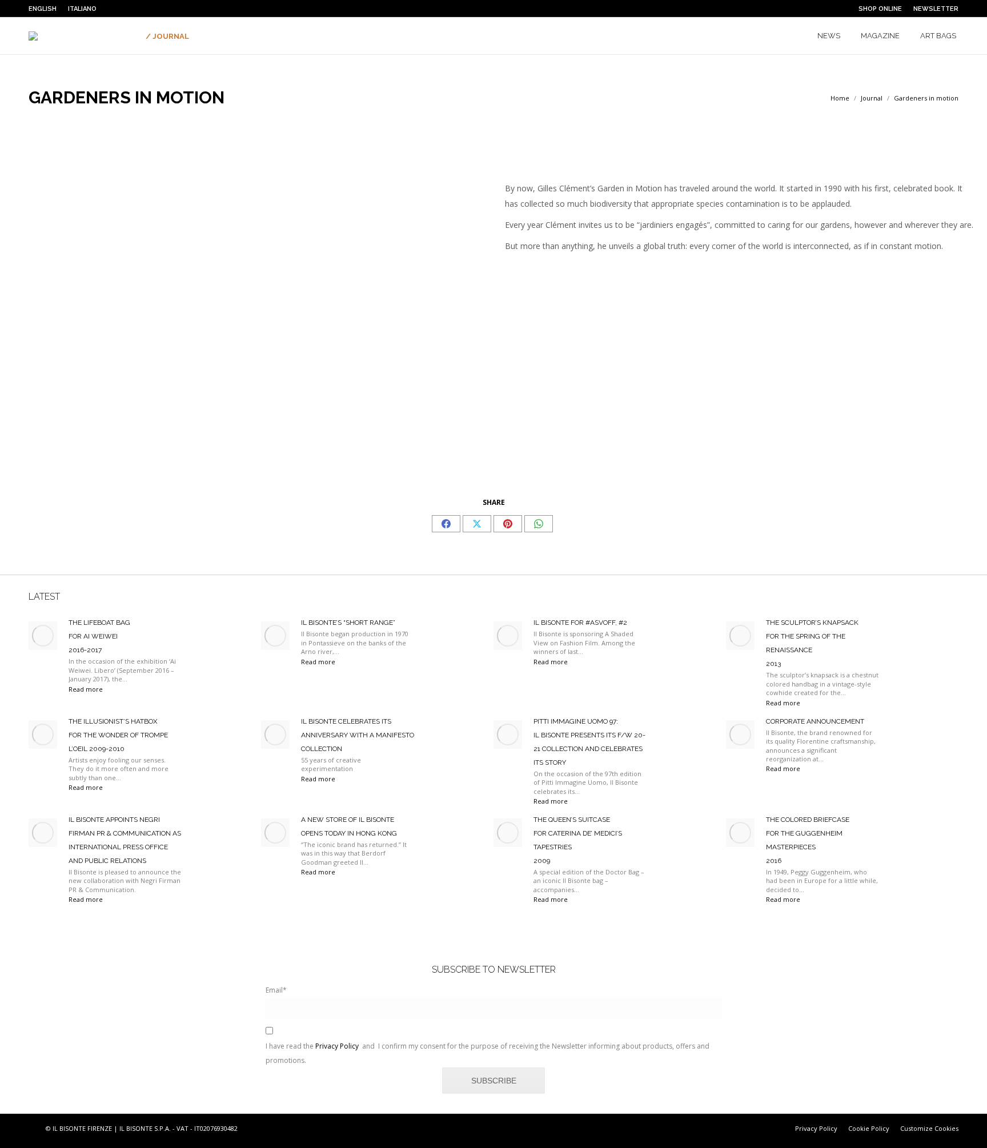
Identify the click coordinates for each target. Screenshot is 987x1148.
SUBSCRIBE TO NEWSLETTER (494, 969)
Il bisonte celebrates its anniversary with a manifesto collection (357, 735)
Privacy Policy (337, 1046)
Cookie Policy (868, 1128)
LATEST (44, 596)
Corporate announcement (815, 721)
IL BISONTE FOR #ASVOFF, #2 (580, 623)
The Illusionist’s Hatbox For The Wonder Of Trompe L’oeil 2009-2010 (118, 735)
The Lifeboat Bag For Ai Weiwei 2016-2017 (99, 636)
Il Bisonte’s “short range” (348, 623)
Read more (86, 689)
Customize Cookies (929, 1128)
